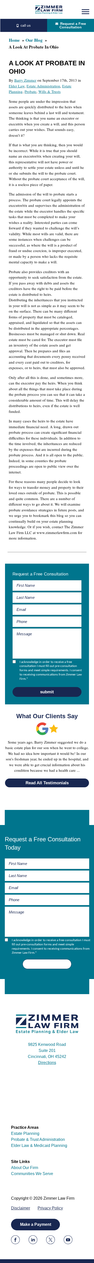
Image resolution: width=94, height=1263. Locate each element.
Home (14, 40)
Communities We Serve (32, 1174)
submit (47, 692)
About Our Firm (24, 1167)
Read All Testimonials (47, 783)
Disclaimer (20, 1208)
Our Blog (34, 40)
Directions (47, 1062)
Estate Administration (43, 85)
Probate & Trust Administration (38, 1139)
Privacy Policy (50, 1208)
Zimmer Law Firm (49, 9)
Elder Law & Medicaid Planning (39, 1145)
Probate (30, 91)
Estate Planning (25, 1133)
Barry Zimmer (25, 80)
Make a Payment (35, 1224)
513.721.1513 (23, 25)
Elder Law (17, 85)
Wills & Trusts (49, 91)
